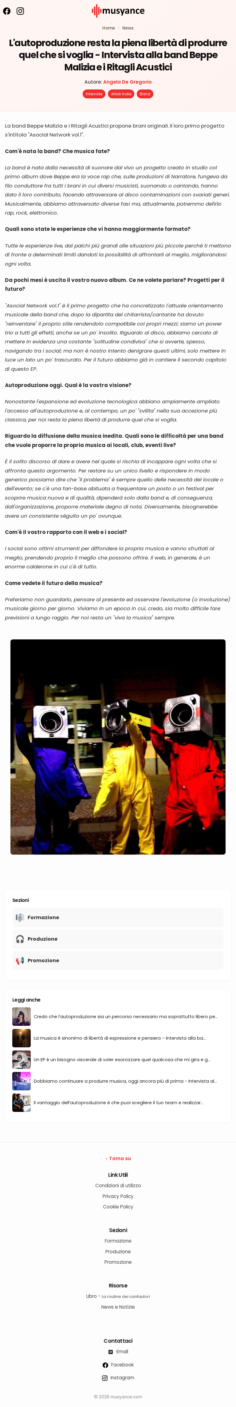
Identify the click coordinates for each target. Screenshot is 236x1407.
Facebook (122, 1365)
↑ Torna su (118, 1158)
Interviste (94, 94)
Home (108, 28)
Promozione (118, 1262)
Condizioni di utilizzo (118, 1185)
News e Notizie (118, 1307)
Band (145, 94)
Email (121, 1351)
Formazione (118, 1241)
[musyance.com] (118, 21)
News (128, 28)
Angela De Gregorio (127, 82)
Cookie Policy (118, 1206)
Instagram (121, 1377)
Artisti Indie (121, 94)
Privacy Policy (118, 1196)
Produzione (118, 1251)
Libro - (118, 1296)
